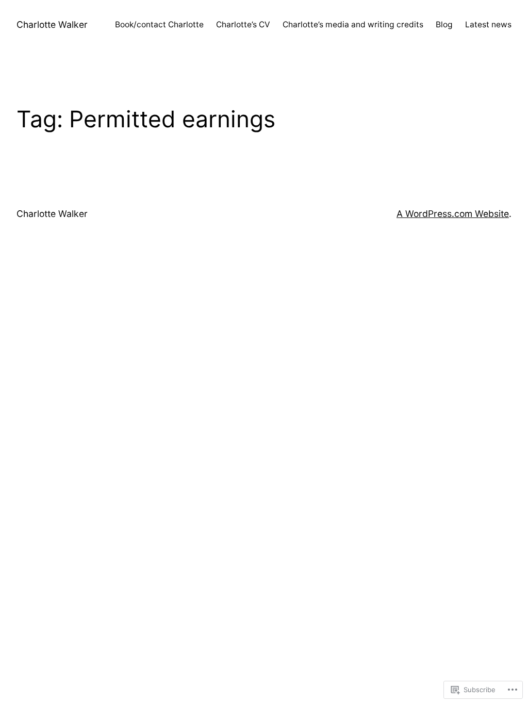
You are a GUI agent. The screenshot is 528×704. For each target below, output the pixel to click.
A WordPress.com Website (453, 213)
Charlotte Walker (52, 24)
